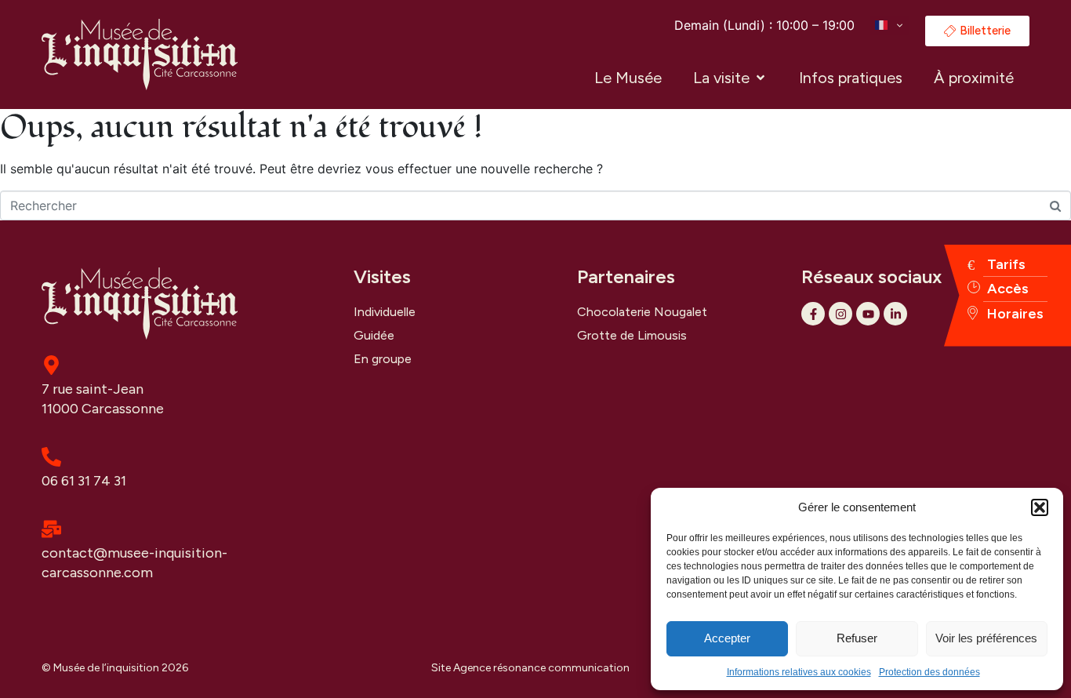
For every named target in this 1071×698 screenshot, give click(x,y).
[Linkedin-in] (895, 313)
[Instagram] (840, 313)
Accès (1008, 288)
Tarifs (1006, 264)
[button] (1039, 507)
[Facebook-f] (813, 313)
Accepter (727, 638)
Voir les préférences (986, 638)
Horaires (1015, 313)
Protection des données (929, 672)
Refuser (857, 638)
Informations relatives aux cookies (799, 672)
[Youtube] (868, 313)
